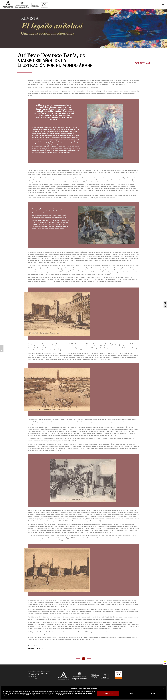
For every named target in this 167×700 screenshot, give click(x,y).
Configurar (153, 693)
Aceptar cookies (108, 693)
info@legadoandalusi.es (33, 678)
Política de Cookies (87, 693)
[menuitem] (165, 662)
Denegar (131, 693)
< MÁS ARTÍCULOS (141, 63)
